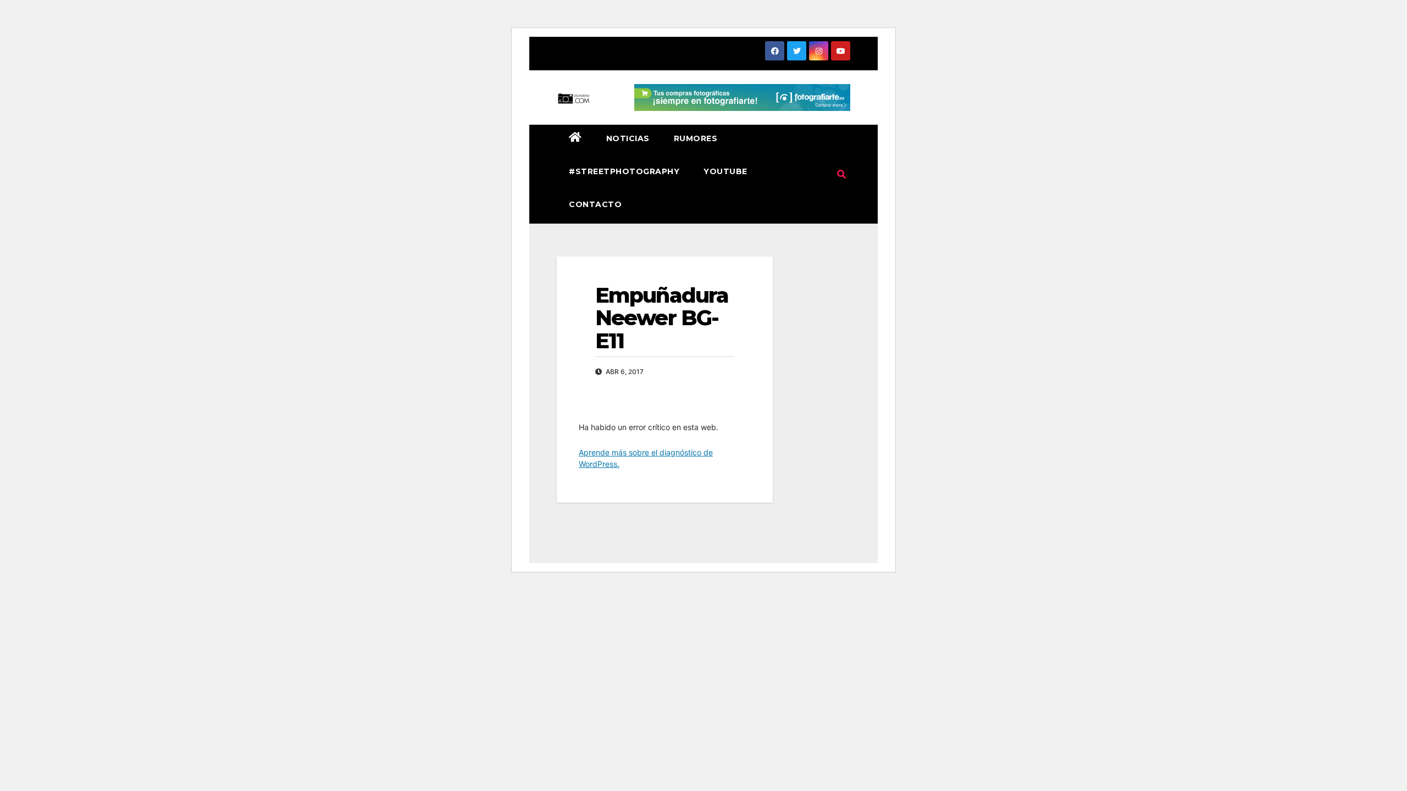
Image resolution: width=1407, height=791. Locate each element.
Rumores (696, 138)
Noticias (628, 138)
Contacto (595, 204)
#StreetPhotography (624, 171)
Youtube (725, 171)
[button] (841, 174)
